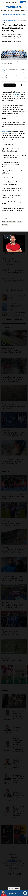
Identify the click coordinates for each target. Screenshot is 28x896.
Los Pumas (5, 131)
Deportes (7, 2)
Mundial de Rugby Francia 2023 (14, 14)
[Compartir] (21, 85)
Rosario (23, 10)
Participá (23, 2)
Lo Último (3, 10)
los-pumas (5, 225)
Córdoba (16, 10)
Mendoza (16, 94)
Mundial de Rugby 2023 (8, 221)
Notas (19, 20)
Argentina (9, 10)
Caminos (13, 2)
